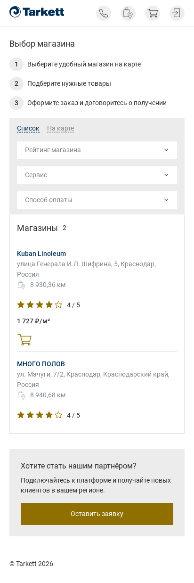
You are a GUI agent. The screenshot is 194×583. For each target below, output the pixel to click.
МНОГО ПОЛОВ (41, 364)
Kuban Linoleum (41, 253)
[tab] (28, 128)
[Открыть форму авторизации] (177, 13)
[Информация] (103, 13)
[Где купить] (128, 13)
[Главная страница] (36, 11)
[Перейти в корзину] (152, 13)
